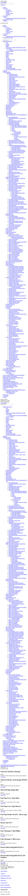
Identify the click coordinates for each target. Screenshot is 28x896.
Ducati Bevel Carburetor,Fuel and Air (17, 185)
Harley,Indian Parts (10, 229)
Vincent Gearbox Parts (13, 350)
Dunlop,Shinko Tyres (10, 392)
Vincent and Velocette (10, 68)
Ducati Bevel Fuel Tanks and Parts (16, 206)
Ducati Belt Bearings (13, 117)
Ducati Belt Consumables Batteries (18, 125)
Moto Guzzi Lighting (13, 256)
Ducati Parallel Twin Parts (11, 228)
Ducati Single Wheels (13, 227)
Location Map (9, 11)
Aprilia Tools (11, 101)
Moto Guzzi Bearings (13, 239)
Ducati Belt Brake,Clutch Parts (15, 120)
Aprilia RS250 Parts (13, 74)
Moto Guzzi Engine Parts (14, 248)
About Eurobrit (4, 871)
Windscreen (5, 394)
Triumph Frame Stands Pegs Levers (16, 292)
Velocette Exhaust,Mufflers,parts (16, 331)
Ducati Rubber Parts (13, 211)
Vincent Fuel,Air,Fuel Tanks (15, 347)
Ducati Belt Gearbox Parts (14, 155)
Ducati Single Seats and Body (15, 224)
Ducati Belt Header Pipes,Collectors (19, 146)
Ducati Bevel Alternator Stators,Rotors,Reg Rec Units (17, 197)
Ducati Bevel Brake (13, 184)
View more (3, 777)
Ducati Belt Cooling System (15, 140)
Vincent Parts (9, 337)
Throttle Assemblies (15, 252)
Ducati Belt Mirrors (13, 168)
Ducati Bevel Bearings (13, 180)
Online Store (3, 880)
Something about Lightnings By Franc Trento (15, 18)
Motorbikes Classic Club (6, 878)
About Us (5, 8)
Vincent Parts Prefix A (13, 339)
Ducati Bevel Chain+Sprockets (15, 186)
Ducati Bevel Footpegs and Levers (16, 201)
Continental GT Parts (13, 273)
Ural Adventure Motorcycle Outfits (13, 69)
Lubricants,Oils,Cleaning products (10, 382)
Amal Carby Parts (10, 367)
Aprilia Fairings (12, 87)
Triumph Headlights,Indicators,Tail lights (17, 298)
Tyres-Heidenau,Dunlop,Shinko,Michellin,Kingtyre (14, 389)
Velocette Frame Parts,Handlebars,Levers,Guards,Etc (16, 333)
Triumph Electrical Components (15, 286)
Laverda (8, 58)
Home (4, 7)
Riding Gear (8, 372)
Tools (4, 388)
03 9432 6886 (4, 2)
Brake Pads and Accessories (9, 378)
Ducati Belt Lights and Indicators (16, 167)
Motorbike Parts (6, 72)
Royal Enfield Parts (10, 265)
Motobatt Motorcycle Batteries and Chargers (12, 383)
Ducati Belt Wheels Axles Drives (16, 173)
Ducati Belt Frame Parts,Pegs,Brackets (17, 151)
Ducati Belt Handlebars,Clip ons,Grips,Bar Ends (17, 162)
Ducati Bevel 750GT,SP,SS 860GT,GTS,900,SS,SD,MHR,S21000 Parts (15, 178)
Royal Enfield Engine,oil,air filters (16, 266)
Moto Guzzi (8, 61)
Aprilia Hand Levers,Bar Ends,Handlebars (18, 50)
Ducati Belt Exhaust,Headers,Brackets (17, 145)
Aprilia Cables (12, 79)
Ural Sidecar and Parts (13, 322)
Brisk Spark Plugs (10, 364)
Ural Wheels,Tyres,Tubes (14, 312)
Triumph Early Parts (10, 304)
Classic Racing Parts (10, 361)
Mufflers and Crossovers (16, 237)
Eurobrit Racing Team (8, 19)
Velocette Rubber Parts (13, 336)
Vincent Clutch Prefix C (14, 341)
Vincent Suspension (13, 356)
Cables (12, 128)
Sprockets (13, 130)
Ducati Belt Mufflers (15, 147)
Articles (5, 17)
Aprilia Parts (8, 73)
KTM (7, 57)
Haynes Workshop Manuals (9, 381)
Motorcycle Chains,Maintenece (10, 385)
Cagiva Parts (8, 111)
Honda (7, 54)
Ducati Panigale (9, 213)
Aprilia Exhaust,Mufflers (14, 85)
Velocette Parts (9, 325)
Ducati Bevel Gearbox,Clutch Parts (16, 207)
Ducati (7, 52)
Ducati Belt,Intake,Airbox (14, 166)
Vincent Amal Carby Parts (14, 338)
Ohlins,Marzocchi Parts (11, 232)
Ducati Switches (14, 191)
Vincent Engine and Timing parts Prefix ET (18, 345)
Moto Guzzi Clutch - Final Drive (16, 245)
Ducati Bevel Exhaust (13, 200)
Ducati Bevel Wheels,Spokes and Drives (17, 212)
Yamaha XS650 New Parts (14, 366)
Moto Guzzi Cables (13, 244)
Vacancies (8, 14)
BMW (7, 46)
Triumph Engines (12, 289)
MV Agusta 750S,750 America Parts (14, 261)
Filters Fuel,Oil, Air (15, 134)
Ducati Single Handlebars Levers (16, 221)
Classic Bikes (9, 48)
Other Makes (9, 65)
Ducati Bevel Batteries (13, 179)
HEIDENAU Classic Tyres (12, 391)
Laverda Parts (9, 230)
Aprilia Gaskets (12, 91)
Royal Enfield (9, 67)
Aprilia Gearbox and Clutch (15, 92)
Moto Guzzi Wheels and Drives (15, 260)
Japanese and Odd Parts (11, 360)
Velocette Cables (12, 327)
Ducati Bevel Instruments (14, 210)
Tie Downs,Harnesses (10, 371)
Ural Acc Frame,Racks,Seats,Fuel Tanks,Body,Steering (16, 311)
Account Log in (4, 882)
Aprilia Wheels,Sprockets (14, 102)
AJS (7, 42)
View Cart (3, 5)
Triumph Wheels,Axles (14, 303)
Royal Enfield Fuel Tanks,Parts (15, 271)
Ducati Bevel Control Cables (15, 188)
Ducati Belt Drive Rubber (14, 175)
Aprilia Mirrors (12, 97)
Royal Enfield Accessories (14, 276)
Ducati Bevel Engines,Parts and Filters (17, 199)
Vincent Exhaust (12, 348)
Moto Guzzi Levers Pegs (14, 255)
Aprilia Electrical (12, 83)
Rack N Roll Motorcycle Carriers (10, 386)
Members (5, 20)
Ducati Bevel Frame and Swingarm (16, 202)
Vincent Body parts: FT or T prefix (16, 342)
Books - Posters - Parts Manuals (10, 376)
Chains (12, 129)
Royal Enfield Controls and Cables (16, 268)
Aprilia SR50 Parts (13, 103)
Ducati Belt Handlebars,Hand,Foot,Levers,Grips (16, 157)
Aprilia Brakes (12, 78)
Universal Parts (9, 305)
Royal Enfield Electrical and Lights (16, 267)
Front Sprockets (17, 131)
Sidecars (5, 70)
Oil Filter (16, 135)
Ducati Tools (11, 174)
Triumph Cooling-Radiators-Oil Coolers (17, 284)
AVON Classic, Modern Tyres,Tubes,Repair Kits (13, 375)
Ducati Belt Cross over (16, 149)
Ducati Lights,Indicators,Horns (18, 193)
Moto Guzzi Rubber (13, 257)
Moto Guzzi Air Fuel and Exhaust (16, 235)
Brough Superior (9, 106)
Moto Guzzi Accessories (14, 234)
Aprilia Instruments (13, 95)
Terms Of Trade (9, 13)
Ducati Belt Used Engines (14, 172)
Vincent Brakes (12, 343)
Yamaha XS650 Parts (10, 365)
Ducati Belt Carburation (14, 123)
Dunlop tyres (11, 393)
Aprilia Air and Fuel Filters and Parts (16, 76)
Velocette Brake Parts (13, 326)
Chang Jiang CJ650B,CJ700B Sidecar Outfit (15, 47)
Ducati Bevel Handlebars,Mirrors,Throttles (18, 208)
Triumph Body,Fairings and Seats (16, 281)
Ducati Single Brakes (13, 216)
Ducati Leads (14, 194)
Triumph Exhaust (12, 290)
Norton (7, 63)
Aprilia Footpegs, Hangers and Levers (17, 86)
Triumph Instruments (15, 287)
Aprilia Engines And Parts (14, 84)
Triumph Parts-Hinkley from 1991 (13, 277)
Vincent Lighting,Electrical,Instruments (17, 354)
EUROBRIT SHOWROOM (7, 765)
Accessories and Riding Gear (9, 370)
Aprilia (7, 43)
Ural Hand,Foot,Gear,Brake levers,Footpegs (15, 319)
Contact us (3, 873)
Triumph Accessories (13, 278)
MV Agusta (8, 62)
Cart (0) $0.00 (4, 403)
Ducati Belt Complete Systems (18, 150)
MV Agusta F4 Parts (10, 262)
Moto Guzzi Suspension (14, 259)
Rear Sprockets (17, 133)
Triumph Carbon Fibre (13, 282)
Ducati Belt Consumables (14, 124)
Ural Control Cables (13, 321)
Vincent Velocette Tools (14, 359)
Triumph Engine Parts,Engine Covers (17, 288)
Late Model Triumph (10, 59)
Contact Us (5, 15)
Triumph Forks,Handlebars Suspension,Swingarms (14, 294)
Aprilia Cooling (12, 81)
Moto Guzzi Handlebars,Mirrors (15, 251)
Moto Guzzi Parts (10, 233)
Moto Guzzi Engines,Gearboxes (15, 249)
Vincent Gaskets (12, 349)
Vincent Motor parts (13, 355)
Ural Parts (8, 308)
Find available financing (6, 887)
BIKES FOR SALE (7, 41)
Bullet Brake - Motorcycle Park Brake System (13, 377)
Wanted (7, 12)
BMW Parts (8, 108)
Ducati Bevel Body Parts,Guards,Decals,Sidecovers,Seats (17, 182)
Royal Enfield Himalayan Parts (15, 275)
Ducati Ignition (14, 195)
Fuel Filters (16, 139)
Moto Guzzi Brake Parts (14, 243)
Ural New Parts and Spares (14, 309)
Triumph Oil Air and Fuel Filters (16, 300)
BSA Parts (8, 109)
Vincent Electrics (12, 344)
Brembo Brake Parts (10, 105)
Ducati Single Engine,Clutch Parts (16, 217)
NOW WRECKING (7, 369)
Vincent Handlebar (13, 352)
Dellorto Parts (9, 112)
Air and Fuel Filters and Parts (17, 238)
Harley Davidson (9, 53)
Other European (9, 64)
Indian (7, 56)
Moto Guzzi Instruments (14, 254)
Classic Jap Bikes (9, 51)
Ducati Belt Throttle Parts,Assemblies (15, 159)
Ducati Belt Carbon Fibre (14, 122)
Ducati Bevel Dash (13, 189)
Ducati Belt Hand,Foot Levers (17, 163)
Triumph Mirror (12, 299)
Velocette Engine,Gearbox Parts (15, 330)
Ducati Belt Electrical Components (16, 141)
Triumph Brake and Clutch (14, 279)
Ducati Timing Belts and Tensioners (19, 127)
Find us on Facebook (5, 885)
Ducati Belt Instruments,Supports (16, 164)
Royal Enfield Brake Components (16, 270)
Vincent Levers (12, 353)
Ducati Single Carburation (14, 226)
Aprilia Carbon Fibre (13, 80)
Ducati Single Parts (10, 215)
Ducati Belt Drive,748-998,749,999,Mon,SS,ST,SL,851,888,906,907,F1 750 (16, 115)
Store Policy (5, 396)
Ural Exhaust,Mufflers (13, 323)
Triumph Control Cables (14, 283)
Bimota (7, 45)
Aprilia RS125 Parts (13, 75)
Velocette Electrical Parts (14, 328)
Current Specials (6, 380)
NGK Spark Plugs (10, 363)
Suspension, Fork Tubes (8, 387)
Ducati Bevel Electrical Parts (15, 190)
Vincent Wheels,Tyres (13, 358)
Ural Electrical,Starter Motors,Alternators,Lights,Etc (15, 317)
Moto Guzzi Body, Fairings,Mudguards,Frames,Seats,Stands (17, 241)
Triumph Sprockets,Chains (14, 301)
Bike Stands (8, 306)
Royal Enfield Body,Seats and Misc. (16, 272)
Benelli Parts (8, 107)
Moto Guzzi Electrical (13, 246)
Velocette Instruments (13, 334)
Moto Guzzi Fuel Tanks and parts (16, 250)
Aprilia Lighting (12, 96)
